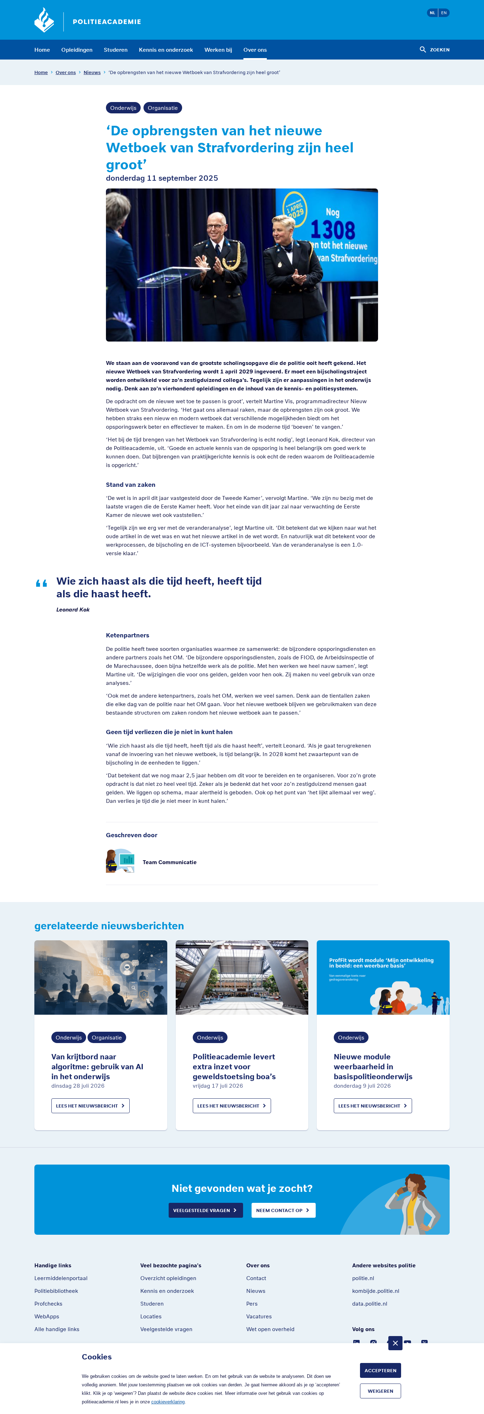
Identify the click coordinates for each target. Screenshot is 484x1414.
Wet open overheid (270, 1329)
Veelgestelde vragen (201, 1210)
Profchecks (48, 1303)
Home (42, 49)
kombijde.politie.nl (375, 1290)
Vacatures (259, 1316)
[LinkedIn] (356, 1342)
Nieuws (92, 72)
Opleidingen (76, 49)
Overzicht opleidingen (168, 1277)
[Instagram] (373, 1342)
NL (432, 12)
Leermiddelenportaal (61, 1277)
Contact (256, 1277)
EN (444, 12)
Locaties (151, 1316)
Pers (252, 1303)
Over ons (255, 49)
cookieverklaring (168, 1401)
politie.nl (363, 1277)
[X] (424, 1342)
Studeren (116, 49)
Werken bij (218, 49)
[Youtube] (407, 1342)
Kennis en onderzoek (166, 49)
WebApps (46, 1316)
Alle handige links (56, 1329)
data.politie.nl (369, 1303)
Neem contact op (279, 1210)
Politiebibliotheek (56, 1290)
